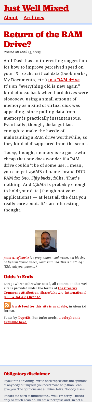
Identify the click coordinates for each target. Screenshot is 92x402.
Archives (34, 17)
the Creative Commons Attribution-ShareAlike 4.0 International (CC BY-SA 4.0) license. (45, 292)
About (11, 17)
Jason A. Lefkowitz (16, 258)
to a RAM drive (63, 80)
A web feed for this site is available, (40, 306)
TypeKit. (24, 318)
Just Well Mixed (36, 8)
